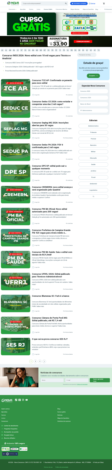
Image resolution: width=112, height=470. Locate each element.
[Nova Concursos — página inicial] (13, 3)
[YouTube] (27, 400)
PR (64, 50)
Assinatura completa (80, 3)
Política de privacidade (82, 384)
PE (56, 50)
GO (29, 50)
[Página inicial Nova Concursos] (6, 400)
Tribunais (93, 132)
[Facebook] (20, 400)
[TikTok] (16, 400)
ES (25, 50)
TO (98, 50)
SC (87, 50)
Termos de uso (48, 467)
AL (6, 50)
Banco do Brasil (85, 104)
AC (2, 50)
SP (95, 50)
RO (75, 50)
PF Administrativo (86, 110)
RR (79, 50)
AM (10, 50)
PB (52, 50)
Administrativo (93, 126)
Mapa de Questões (88, 9)
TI (93, 196)
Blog (58, 409)
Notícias (59, 415)
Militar (93, 151)
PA (48, 50)
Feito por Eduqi (99, 462)
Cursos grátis (61, 412)
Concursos (12, 9)
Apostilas (23, 9)
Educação (93, 158)
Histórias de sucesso (64, 421)
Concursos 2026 (85, 97)
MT (45, 50)
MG (37, 50)
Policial (93, 139)
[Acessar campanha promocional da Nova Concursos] (56, 41)
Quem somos (5, 409)
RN (72, 50)
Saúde (93, 164)
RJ (68, 50)
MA (33, 50)
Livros (38, 9)
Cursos (31, 9)
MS (41, 50)
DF (21, 50)
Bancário (93, 145)
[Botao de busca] (66, 3)
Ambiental (93, 184)
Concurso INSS (85, 91)
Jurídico (93, 171)
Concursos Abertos (61, 9)
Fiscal (93, 177)
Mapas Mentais (75, 9)
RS (83, 50)
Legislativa (93, 190)
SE (91, 50)
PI (60, 50)
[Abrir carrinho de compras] (104, 3)
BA (14, 50)
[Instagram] (23, 400)
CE (18, 50)
